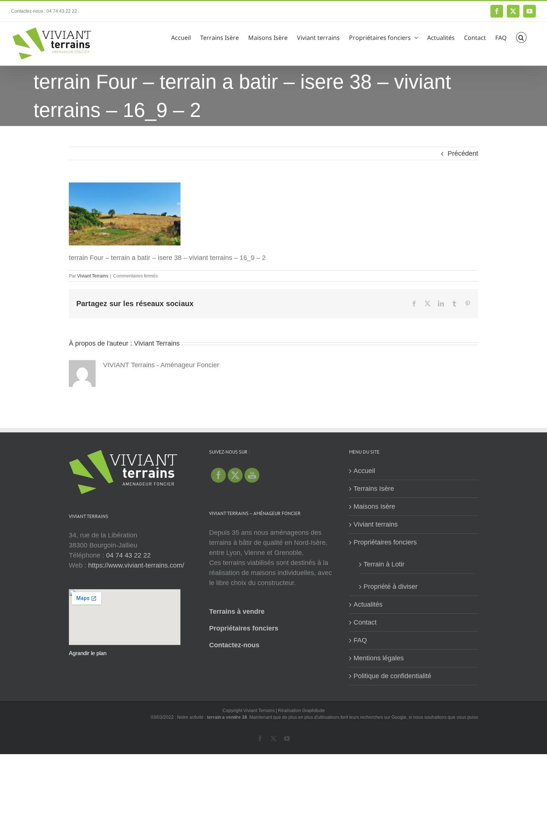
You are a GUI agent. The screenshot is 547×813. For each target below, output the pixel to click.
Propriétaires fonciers (243, 628)
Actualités (368, 604)
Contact (365, 622)
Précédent (463, 153)
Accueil (364, 470)
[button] (521, 36)
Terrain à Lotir (384, 564)
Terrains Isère (374, 488)
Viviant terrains (376, 524)
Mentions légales (379, 658)
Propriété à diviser (391, 586)
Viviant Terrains (92, 276)
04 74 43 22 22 (128, 555)
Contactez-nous (234, 645)
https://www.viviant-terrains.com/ (136, 565)
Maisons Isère (374, 506)
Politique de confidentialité (392, 676)
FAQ (360, 640)
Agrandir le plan (87, 653)
